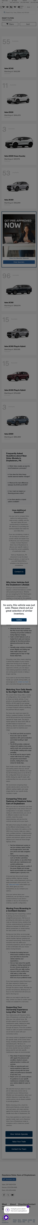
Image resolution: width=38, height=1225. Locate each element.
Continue (19, 620)
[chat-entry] (6, 1217)
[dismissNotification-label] (28, 1206)
